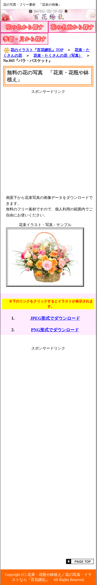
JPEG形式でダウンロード (55, 318)
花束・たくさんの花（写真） (57, 55)
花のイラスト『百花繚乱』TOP (37, 50)
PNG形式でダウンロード (55, 329)
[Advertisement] (48, 142)
